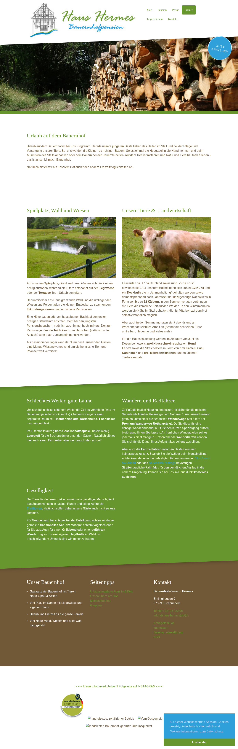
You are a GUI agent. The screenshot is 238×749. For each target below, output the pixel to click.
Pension (162, 9)
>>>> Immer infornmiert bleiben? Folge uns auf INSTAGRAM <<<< (119, 686)
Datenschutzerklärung (168, 632)
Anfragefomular (164, 623)
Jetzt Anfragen (219, 49)
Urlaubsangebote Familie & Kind (111, 591)
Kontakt (172, 18)
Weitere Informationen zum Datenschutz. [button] (197, 731)
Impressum (161, 627)
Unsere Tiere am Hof (104, 596)
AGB (157, 637)
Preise (175, 9)
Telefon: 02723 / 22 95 (168, 610)
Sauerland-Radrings (162, 463)
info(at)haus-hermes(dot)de (171, 615)
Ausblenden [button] (199, 742)
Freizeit (189, 9)
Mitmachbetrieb (100, 600)
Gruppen (96, 605)
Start (149, 9)
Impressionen (155, 18)
